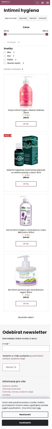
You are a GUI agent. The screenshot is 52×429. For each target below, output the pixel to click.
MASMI (11, 59)
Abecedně (42, 18)
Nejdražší (33, 18)
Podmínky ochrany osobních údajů (18, 392)
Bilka (10, 52)
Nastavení (25, 414)
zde (39, 408)
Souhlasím (25, 422)
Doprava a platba (10, 386)
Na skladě (13, 42)
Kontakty (6, 395)
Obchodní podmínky (12, 389)
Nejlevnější (23, 18)
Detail (26, 124)
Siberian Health (15, 63)
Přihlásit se (11, 367)
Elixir (10, 56)
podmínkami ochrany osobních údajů (23, 357)
